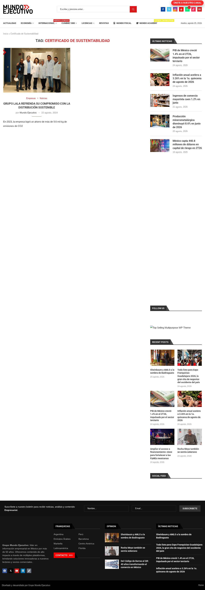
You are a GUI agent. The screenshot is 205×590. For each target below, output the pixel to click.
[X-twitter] (10, 571)
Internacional (47, 22)
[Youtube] (181, 9)
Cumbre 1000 (68, 23)
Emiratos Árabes (62, 539)
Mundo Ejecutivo (28, 112)
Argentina (58, 534)
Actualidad (9, 23)
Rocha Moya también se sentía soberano (188, 450)
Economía (26, 23)
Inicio (5, 34)
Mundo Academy (148, 22)
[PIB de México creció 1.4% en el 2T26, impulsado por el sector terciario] (159, 55)
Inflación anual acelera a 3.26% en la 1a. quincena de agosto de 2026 (187, 78)
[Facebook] (163, 9)
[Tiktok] (193, 9)
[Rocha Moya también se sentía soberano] (189, 437)
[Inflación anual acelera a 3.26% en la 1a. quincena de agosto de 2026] (159, 79)
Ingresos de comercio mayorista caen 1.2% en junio (186, 99)
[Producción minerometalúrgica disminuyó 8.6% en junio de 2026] (159, 121)
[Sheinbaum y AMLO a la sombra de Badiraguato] (162, 358)
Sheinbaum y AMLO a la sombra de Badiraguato (162, 371)
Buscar (133, 9)
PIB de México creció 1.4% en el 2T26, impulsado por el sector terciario (186, 56)
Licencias (87, 23)
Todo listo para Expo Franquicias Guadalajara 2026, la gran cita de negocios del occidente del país (188, 376)
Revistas (104, 23)
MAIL (71, 555)
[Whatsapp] (187, 9)
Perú (80, 534)
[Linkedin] (23, 571)
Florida (82, 548)
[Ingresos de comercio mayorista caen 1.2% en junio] (159, 100)
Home (201, 585)
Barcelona (83, 539)
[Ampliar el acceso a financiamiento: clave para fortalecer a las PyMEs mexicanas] (162, 437)
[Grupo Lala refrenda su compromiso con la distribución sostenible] (36, 70)
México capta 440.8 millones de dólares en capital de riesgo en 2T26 (187, 144)
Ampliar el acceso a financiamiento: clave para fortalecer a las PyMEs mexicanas (161, 454)
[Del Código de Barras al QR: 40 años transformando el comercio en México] (112, 564)
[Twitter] (169, 9)
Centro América (86, 543)
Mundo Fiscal (123, 23)
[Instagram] (175, 9)
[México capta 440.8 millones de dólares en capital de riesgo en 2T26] (159, 145)
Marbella (58, 543)
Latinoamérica (61, 548)
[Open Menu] (199, 9)
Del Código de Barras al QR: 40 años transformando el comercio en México (135, 564)
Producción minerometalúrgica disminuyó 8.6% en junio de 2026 (187, 122)
